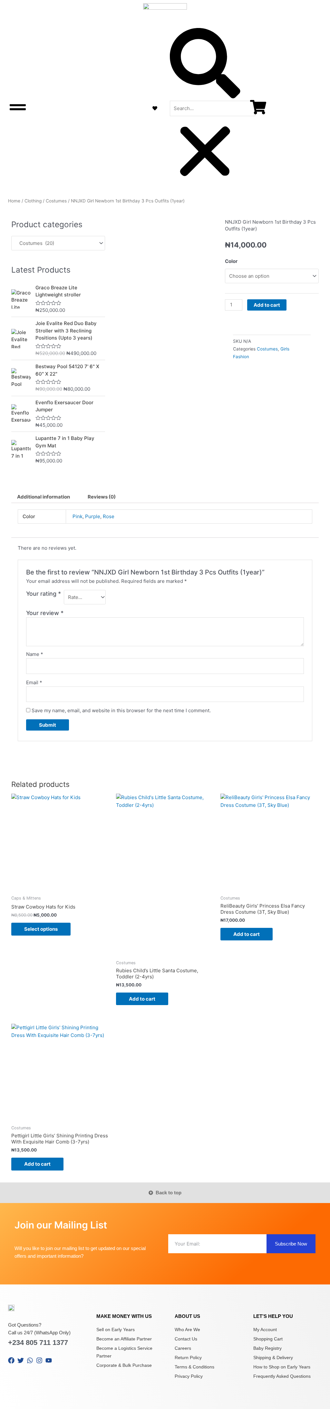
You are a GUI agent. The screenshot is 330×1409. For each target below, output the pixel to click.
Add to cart (267, 305)
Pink (77, 516)
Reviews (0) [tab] (102, 497)
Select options (41, 929)
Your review (44, 613)
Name (34, 654)
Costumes (56, 200)
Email (34, 682)
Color (231, 261)
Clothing (33, 200)
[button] (205, 64)
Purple (92, 516)
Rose (108, 516)
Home (14, 200)
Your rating (43, 593)
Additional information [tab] (43, 497)
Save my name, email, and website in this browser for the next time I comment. (121, 710)
